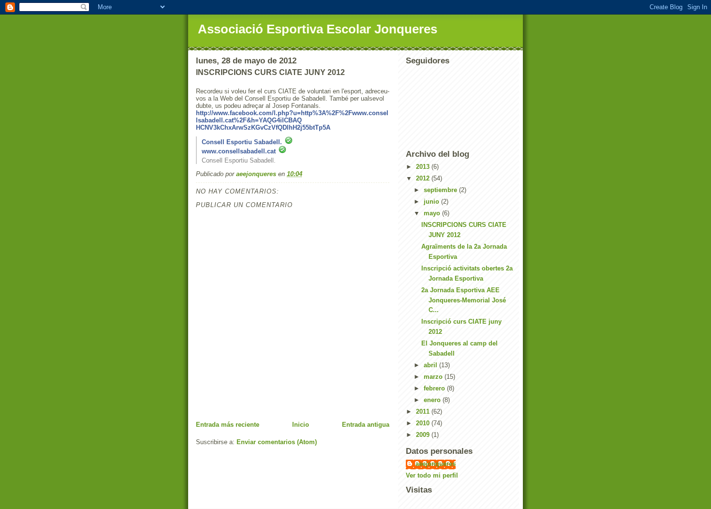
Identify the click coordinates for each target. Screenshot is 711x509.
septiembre (441, 190)
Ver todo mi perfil (432, 475)
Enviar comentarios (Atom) (277, 442)
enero (433, 400)
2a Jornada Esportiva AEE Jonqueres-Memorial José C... (463, 300)
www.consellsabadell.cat (239, 151)
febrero (435, 388)
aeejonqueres (435, 463)
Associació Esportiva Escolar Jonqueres (317, 29)
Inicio (300, 424)
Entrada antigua (365, 424)
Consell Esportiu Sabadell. (242, 142)
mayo (433, 213)
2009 (423, 434)
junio (432, 201)
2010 (423, 423)
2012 (423, 178)
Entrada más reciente (227, 424)
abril (431, 365)
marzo (434, 376)
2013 (423, 166)
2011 (423, 411)
